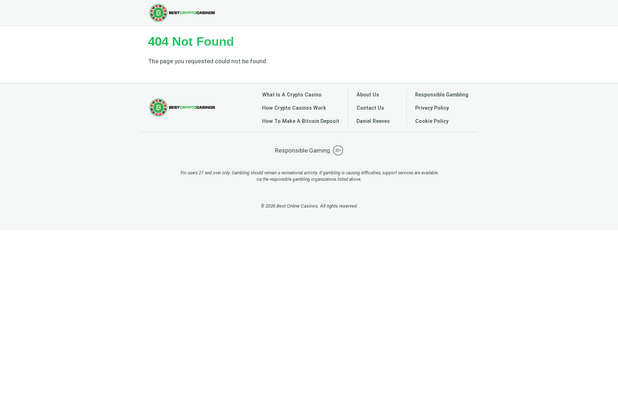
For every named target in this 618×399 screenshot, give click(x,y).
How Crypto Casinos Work (294, 108)
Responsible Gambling (442, 95)
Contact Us (370, 108)
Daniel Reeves (373, 121)
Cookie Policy (431, 121)
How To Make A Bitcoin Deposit (300, 121)
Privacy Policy (432, 108)
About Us (368, 95)
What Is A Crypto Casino (292, 95)
